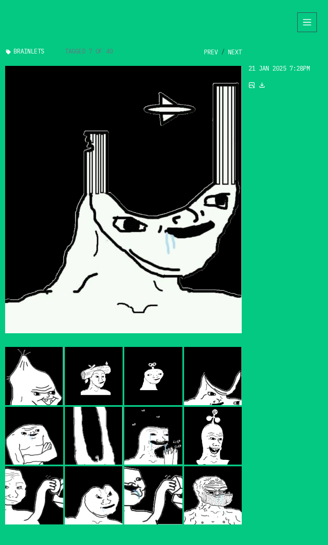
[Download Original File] (262, 85)
